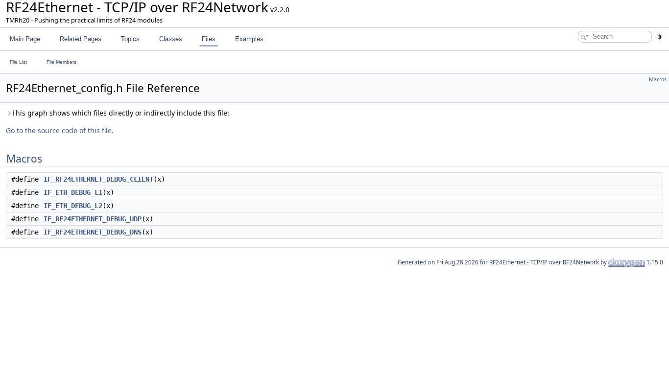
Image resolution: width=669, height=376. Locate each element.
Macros (658, 79)
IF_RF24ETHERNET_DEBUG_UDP (93, 219)
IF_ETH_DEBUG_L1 (73, 192)
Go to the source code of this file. (60, 130)
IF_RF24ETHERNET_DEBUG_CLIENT (98, 179)
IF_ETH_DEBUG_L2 (73, 206)
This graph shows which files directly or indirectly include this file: (120, 113)
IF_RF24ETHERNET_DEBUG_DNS (93, 232)
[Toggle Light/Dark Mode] (659, 37)
